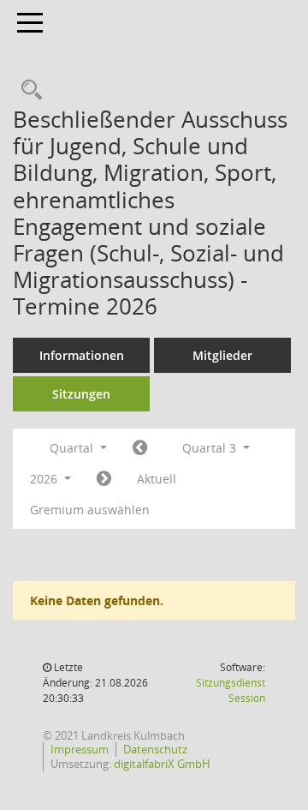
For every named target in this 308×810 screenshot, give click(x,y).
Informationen (81, 355)
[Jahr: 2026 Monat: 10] (104, 479)
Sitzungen (81, 394)
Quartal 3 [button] (211, 448)
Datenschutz (155, 749)
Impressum (79, 749)
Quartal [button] (73, 448)
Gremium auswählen (90, 509)
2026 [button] (45, 479)
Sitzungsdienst (230, 690)
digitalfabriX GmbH (162, 763)
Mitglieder (222, 355)
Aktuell (156, 479)
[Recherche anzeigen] (27, 90)
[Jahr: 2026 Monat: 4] (140, 448)
